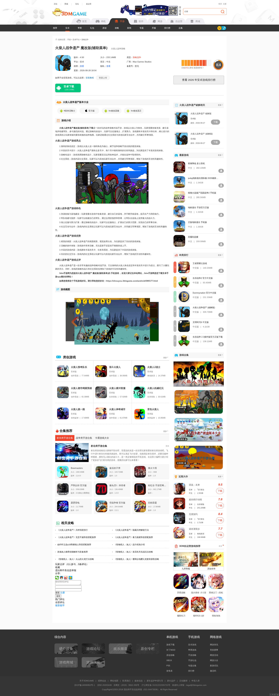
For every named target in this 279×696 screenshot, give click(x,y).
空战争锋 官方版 (117, 502)
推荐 (55, 28)
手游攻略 (192, 655)
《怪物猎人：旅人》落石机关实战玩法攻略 (133, 552)
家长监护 (171, 681)
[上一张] (80, 321)
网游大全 (214, 660)
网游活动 (214, 655)
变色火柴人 (153, 409)
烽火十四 (152, 468)
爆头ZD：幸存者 (117, 485)
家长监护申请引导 (155, 681)
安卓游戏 (192, 644)
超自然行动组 (195, 499)
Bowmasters (77, 468)
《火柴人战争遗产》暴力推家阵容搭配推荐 (133, 537)
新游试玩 (214, 665)
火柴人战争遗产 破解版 (201, 113)
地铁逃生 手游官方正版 (198, 207)
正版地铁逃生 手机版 (197, 222)
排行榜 (167, 28)
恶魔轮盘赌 (193, 237)
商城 (66, 4)
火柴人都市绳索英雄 (81, 388)
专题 (142, 28)
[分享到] (70, 577)
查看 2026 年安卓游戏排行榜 (198, 79)
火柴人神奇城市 (117, 409)
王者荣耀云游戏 (200, 263)
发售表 (169, 671)
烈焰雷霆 (152, 502)
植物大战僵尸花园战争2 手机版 (202, 193)
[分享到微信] (57, 577)
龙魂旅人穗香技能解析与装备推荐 (72, 552)
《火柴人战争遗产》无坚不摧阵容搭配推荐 (76, 537)
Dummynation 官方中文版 (204, 293)
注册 (224, 4)
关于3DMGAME (86, 681)
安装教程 (90, 78)
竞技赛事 (214, 650)
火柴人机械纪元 (155, 388)
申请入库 (196, 681)
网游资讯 (214, 644)
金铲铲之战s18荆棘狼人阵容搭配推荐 (74, 544)
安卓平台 (76, 40)
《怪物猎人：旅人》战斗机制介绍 (129, 544)
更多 (165, 358)
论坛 (77, 4)
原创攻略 (170, 655)
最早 (62, 605)
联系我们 (126, 681)
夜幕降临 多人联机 (196, 163)
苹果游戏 (192, 650)
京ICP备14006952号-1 (84, 685)
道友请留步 (194, 529)
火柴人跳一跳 (78, 409)
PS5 (168, 665)
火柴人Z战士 (153, 367)
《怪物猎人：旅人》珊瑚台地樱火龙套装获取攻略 (136, 559)
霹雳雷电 (75, 502)
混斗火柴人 (115, 367)
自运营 (88, 4)
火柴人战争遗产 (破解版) (202, 134)
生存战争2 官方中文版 (203, 278)
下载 (215, 122)
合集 (181, 28)
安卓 (67, 28)
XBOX (169, 660)
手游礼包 (192, 660)
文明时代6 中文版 (201, 322)
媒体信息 (139, 681)
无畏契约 (193, 514)
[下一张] (145, 321)
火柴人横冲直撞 (117, 388)
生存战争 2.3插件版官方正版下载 (208, 337)
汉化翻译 (183, 681)
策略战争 (85, 40)
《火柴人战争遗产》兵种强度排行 (72, 530)
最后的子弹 (114, 468)
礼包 (92, 28)
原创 (104, 28)
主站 (55, 4)
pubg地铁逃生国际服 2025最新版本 (203, 178)
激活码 (213, 671)
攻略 (117, 28)
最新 (57, 605)
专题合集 (192, 665)
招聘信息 (102, 681)
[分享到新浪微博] (66, 577)
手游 (69, 40)
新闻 (129, 28)
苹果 (80, 28)
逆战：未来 (194, 485)
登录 (220, 4)
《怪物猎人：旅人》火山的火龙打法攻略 (75, 559)
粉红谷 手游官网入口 (157, 485)
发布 (58, 596)
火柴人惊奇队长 (79, 367)
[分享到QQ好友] (61, 577)
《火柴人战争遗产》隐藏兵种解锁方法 (131, 530)
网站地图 (114, 681)
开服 (154, 28)
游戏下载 (170, 644)
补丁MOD (170, 650)
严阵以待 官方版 (79, 485)
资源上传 (103, 78)
